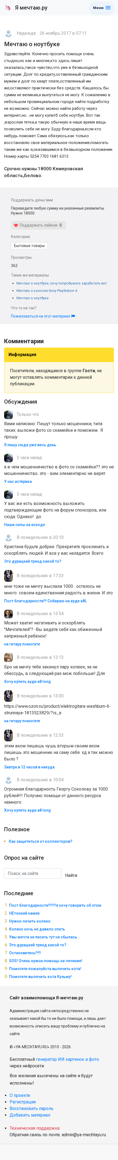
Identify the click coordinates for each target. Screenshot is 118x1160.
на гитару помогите (22, 644)
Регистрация (23, 1102)
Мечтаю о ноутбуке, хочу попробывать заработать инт (61, 283)
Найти (71, 875)
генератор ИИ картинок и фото (67, 1059)
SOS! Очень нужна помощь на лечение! (45, 961)
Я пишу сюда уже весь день (30, 445)
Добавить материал (30, 1115)
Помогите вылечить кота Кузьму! (40, 976)
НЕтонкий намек (24, 913)
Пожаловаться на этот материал (41, 316)
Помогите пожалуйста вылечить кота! (45, 969)
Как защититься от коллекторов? (40, 841)
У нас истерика (18, 481)
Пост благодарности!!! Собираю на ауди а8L (45, 601)
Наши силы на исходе (24, 524)
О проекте (20, 1095)
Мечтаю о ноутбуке (32, 298)
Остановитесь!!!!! (25, 953)
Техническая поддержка (35, 1128)
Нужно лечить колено (29, 921)
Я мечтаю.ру (25, 7)
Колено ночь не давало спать (37, 929)
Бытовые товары (29, 245)
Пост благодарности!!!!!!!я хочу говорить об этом (55, 905)
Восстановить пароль (32, 1108)
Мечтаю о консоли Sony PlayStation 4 (46, 291)
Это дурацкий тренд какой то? (32, 561)
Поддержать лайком (37, 225)
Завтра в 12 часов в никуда (29, 767)
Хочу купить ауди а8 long (27, 681)
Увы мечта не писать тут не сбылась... (44, 937)
